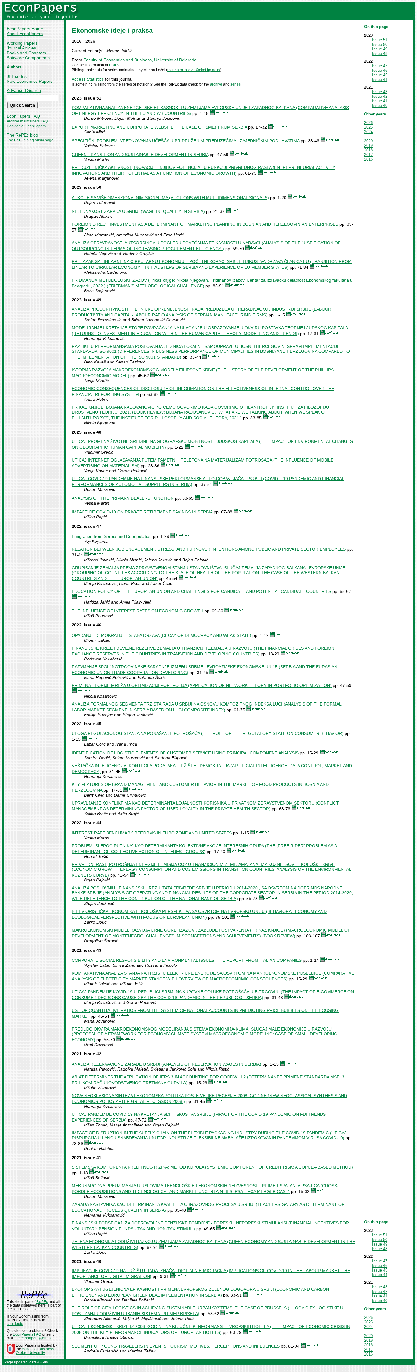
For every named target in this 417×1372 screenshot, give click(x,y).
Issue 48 (379, 53)
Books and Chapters (26, 52)
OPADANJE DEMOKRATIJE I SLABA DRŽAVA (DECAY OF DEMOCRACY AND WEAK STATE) (161, 635)
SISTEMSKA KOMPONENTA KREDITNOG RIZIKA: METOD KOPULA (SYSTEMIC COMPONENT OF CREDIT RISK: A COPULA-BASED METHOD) (212, 1167)
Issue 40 (379, 105)
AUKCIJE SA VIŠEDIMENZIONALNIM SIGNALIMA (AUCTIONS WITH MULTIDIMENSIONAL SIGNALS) (170, 197)
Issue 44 (379, 79)
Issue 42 (379, 96)
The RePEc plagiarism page (30, 140)
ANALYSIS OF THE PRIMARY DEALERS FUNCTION (123, 498)
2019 (368, 145)
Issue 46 (379, 70)
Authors (14, 66)
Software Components (28, 57)
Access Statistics (88, 79)
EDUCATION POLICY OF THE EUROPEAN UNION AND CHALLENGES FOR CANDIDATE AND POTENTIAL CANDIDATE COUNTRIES (201, 591)
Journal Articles (21, 48)
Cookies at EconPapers (26, 126)
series (235, 84)
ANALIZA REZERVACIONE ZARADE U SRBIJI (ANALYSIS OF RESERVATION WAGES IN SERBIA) (166, 1064)
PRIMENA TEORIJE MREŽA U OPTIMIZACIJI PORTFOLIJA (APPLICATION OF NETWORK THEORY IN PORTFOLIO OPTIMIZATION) (202, 685)
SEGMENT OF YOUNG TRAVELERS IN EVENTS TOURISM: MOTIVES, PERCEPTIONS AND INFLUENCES (176, 1346)
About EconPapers (25, 33)
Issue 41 (379, 101)
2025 (368, 127)
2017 (368, 154)
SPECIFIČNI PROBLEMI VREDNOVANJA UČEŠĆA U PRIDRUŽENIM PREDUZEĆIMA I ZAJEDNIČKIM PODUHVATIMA (185, 140)
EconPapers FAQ (23, 116)
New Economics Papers (30, 81)
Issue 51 (379, 40)
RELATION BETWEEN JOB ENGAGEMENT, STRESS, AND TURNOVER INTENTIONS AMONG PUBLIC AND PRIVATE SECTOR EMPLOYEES (209, 549)
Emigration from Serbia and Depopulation (112, 536)
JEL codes (17, 76)
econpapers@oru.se (36, 1338)
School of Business (38, 1349)
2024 (368, 132)
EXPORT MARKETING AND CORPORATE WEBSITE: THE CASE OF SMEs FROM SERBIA (159, 127)
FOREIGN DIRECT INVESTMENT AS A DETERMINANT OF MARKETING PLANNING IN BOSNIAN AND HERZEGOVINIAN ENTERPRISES (205, 224)
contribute (15, 1324)
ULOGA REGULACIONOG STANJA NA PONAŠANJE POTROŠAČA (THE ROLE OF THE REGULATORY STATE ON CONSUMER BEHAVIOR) (207, 733)
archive (216, 84)
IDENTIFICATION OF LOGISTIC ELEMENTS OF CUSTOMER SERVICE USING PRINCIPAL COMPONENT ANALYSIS (185, 752)
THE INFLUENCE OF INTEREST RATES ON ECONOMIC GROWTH (137, 610)
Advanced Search (24, 90)
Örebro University (30, 1353)
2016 (368, 159)
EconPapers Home (25, 28)
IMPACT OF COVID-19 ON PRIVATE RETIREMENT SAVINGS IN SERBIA (142, 511)
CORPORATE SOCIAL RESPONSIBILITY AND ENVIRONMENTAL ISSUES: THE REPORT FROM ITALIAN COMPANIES (187, 960)
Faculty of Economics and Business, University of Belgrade (140, 59)
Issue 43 (379, 91)
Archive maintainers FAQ (27, 121)
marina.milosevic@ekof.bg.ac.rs (193, 70)
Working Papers (22, 43)
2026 (368, 122)
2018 (368, 150)
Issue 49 (379, 49)
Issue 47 (379, 66)
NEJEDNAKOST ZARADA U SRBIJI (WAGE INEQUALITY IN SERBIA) (138, 211)
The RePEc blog (22, 135)
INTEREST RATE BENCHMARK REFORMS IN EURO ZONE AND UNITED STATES (152, 832)
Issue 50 (379, 44)
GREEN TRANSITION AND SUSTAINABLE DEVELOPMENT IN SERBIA (140, 154)
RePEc (42, 1302)
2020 (368, 141)
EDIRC (115, 65)
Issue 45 (379, 75)
